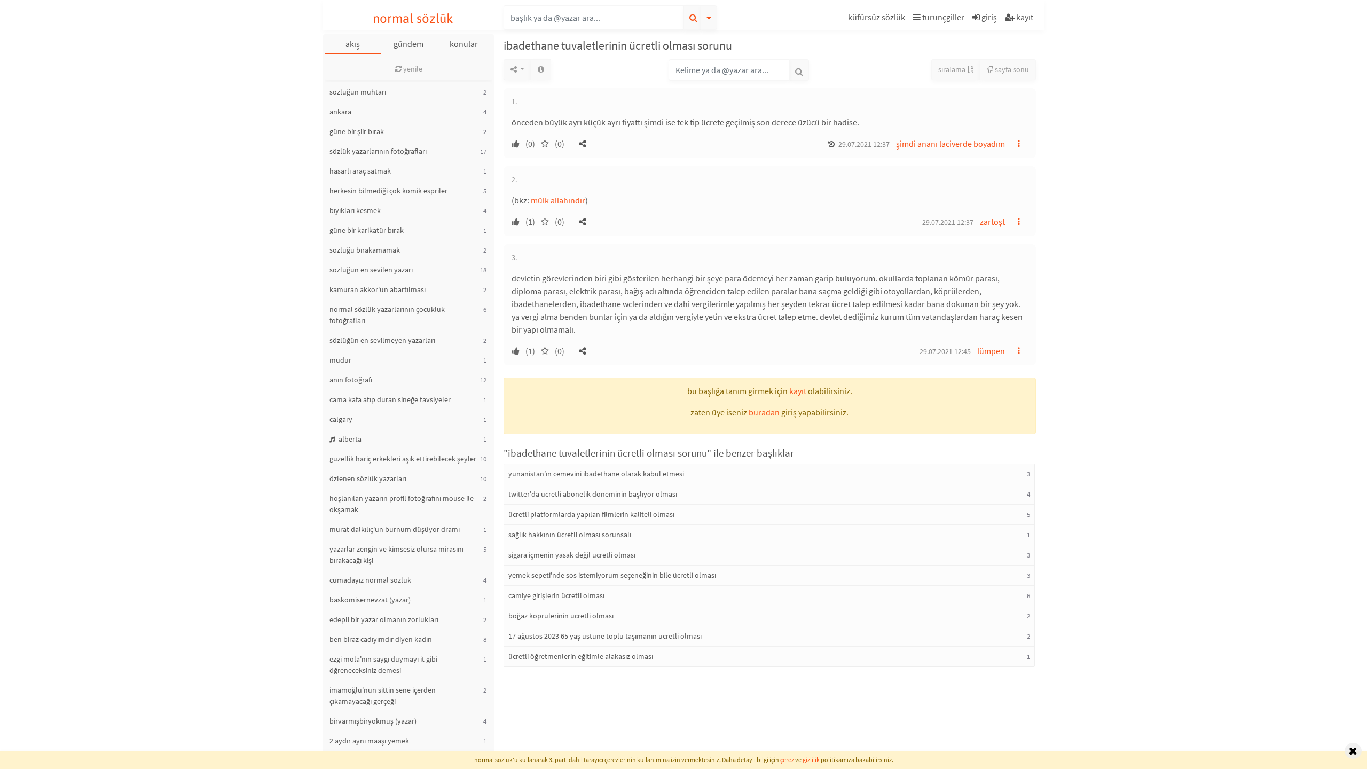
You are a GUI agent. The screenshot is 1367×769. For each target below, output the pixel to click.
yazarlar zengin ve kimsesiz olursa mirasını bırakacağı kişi (396, 554)
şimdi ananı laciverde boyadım (950, 143)
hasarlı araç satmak (360, 171)
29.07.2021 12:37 (864, 144)
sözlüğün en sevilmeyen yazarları (382, 340)
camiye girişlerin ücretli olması (556, 595)
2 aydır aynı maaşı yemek (369, 741)
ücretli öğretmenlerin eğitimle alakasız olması (580, 656)
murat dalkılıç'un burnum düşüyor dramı (394, 529)
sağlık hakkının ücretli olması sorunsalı (569, 534)
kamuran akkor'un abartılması (377, 289)
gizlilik (811, 760)
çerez (787, 760)
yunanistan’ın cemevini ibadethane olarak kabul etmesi (596, 473)
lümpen (991, 351)
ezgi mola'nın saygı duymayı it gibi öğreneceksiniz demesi (383, 664)
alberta (349, 439)
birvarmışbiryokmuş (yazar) (373, 721)
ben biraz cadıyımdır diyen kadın (380, 639)
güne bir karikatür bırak (366, 230)
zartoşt (992, 221)
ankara (340, 111)
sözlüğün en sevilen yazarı (371, 269)
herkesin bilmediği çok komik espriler (388, 190)
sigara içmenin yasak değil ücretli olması (571, 555)
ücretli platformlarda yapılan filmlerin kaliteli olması (591, 514)
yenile (412, 69)
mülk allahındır (558, 200)
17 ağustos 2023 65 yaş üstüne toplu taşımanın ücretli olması (605, 636)
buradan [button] (764, 412)
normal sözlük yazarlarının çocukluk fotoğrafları (387, 314)
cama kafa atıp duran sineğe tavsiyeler (390, 399)
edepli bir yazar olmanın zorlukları (383, 619)
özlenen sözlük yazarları (367, 478)
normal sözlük (413, 18)
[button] (878, 19)
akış (352, 43)
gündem (408, 43)
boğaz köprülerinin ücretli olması (561, 616)
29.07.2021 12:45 (945, 351)
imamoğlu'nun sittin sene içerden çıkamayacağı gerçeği (382, 695)
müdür (340, 360)
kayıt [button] (797, 391)
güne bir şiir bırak (356, 131)
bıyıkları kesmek (355, 210)
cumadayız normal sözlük (370, 580)
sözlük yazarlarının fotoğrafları (378, 151)
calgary (340, 419)
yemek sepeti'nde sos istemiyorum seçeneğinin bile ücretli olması (612, 575)
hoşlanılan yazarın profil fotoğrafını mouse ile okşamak (401, 503)
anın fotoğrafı (350, 379)
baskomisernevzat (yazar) (370, 600)
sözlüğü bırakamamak (364, 250)
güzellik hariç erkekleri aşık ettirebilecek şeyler (402, 459)
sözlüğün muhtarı (357, 92)
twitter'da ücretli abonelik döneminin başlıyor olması (592, 494)
